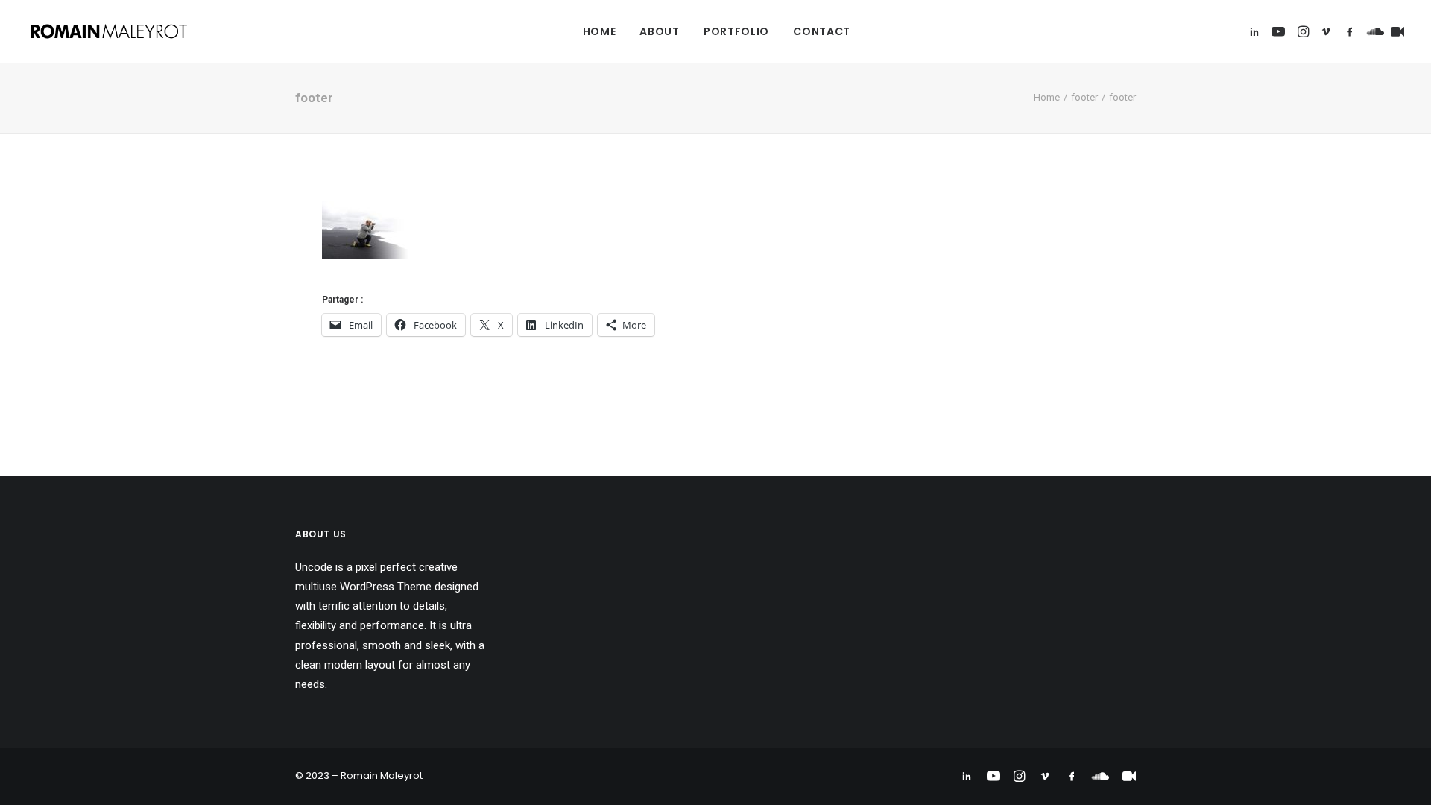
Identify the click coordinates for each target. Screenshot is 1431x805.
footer (1084, 97)
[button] (1257, 31)
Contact (821, 31)
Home (599, 31)
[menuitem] (599, 31)
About (659, 31)
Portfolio (736, 31)
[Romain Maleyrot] (111, 31)
